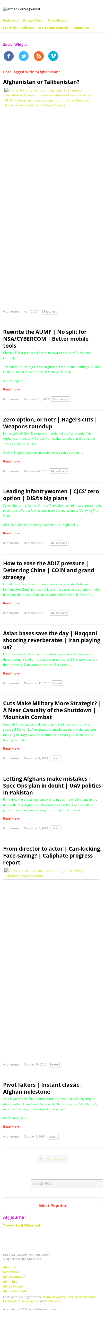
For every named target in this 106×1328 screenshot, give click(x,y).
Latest (57, 683)
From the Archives (18, 27)
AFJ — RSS (10, 1281)
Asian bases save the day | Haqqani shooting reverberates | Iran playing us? (51, 640)
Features (10, 20)
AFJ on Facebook (15, 1291)
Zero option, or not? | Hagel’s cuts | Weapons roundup (50, 423)
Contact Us (11, 1272)
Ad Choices (52, 1301)
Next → (60, 1159)
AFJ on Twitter (13, 1286)
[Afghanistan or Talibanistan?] (51, 97)
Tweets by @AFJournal (21, 1225)
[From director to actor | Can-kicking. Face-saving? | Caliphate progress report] (51, 873)
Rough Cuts (32, 20)
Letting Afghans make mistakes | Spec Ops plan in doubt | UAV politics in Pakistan (52, 785)
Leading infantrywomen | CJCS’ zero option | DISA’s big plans (51, 495)
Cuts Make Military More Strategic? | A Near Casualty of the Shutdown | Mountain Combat (52, 710)
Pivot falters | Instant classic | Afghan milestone (43, 1088)
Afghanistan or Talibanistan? (41, 81)
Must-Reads (57, 20)
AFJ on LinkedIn (14, 1277)
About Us (81, 27)
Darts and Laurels (53, 27)
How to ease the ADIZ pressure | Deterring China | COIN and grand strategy (48, 570)
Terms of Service (54, 1297)
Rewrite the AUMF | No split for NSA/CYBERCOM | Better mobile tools (46, 338)
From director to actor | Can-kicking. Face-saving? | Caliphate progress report (52, 855)
